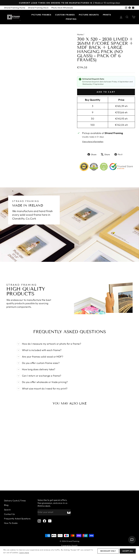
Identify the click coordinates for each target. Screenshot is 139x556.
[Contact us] (132, 540)
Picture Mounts (89, 15)
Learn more (24, 552)
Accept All (127, 551)
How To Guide (11, 523)
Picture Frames (41, 15)
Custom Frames (65, 15)
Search (7, 509)
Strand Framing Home (14, 7)
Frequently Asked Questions (17, 518)
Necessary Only (108, 551)
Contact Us (9, 514)
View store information (92, 141)
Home (80, 34)
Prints (107, 15)
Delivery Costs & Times (15, 500)
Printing (71, 19)
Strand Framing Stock (38, 7)
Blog (6, 505)
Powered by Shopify (69, 545)
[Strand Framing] (13, 17)
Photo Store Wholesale (62, 7)
